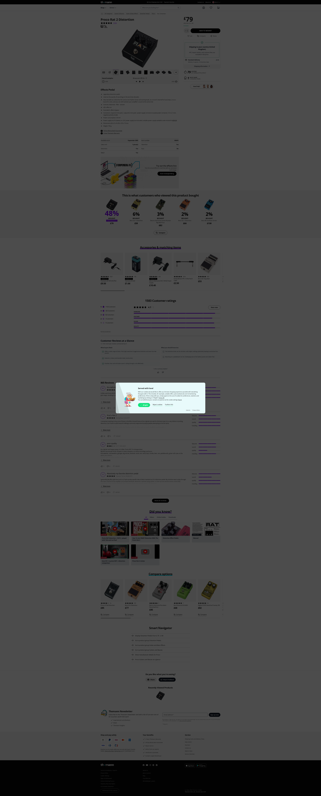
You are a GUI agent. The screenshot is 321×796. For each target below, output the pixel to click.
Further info (169, 405)
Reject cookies (157, 405)
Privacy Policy (196, 410)
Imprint (188, 410)
